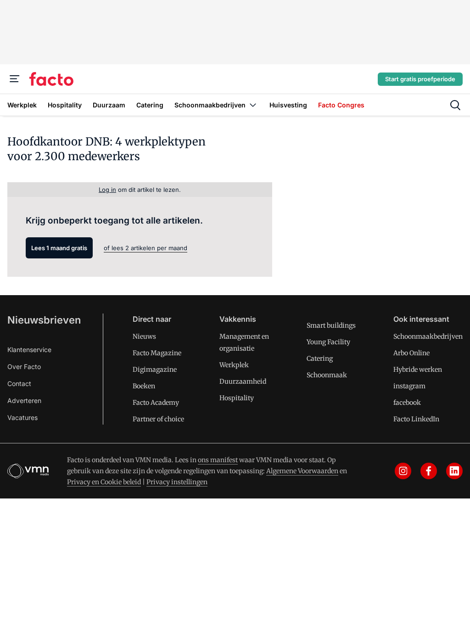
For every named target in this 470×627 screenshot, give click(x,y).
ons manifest (218, 460)
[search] (455, 105)
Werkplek (234, 365)
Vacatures (22, 417)
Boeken (144, 386)
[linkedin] (454, 471)
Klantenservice (29, 349)
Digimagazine (155, 369)
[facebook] (428, 471)
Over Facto (24, 366)
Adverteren (24, 400)
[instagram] (403, 471)
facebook (407, 402)
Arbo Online (411, 353)
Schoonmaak (327, 375)
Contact (19, 383)
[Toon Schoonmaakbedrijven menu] (252, 105)
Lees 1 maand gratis (59, 248)
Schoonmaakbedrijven (428, 336)
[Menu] (14, 79)
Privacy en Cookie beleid (104, 482)
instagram (409, 386)
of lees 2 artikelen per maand (145, 248)
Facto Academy (156, 402)
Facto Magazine (157, 353)
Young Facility (328, 342)
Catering (320, 358)
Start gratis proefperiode (420, 79)
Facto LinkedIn (416, 419)
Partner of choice (158, 419)
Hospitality (236, 398)
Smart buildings (331, 325)
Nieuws (144, 336)
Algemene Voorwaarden (302, 471)
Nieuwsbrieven (44, 320)
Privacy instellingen (176, 482)
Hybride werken (417, 369)
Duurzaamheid (242, 381)
